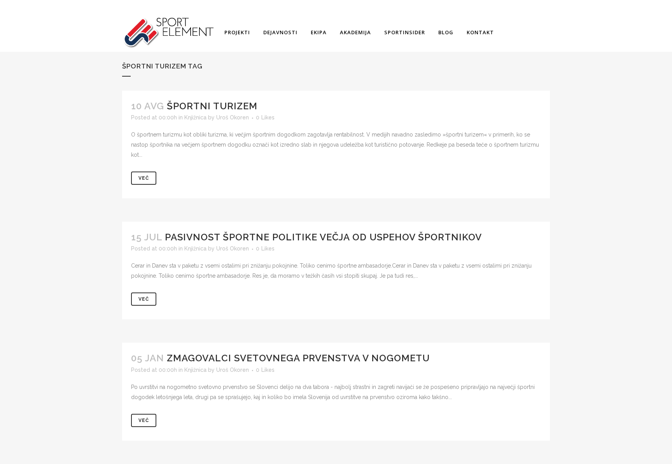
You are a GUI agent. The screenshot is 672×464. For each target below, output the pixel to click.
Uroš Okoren (232, 117)
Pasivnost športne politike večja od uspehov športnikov (323, 237)
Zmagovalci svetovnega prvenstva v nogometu (298, 358)
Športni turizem (212, 106)
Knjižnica (195, 117)
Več (143, 178)
